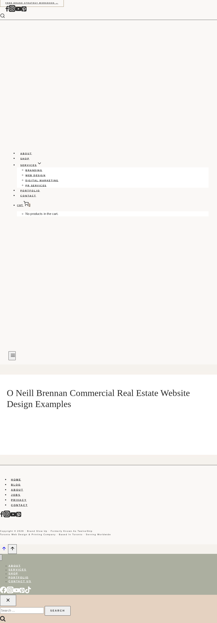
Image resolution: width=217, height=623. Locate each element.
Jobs (16, 494)
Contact (28, 195)
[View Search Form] (5, 16)
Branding (33, 170)
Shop (24, 158)
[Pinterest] (23, 11)
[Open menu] (12, 355)
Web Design (35, 175)
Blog (16, 484)
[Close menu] (1, 557)
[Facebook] (7, 11)
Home (16, 479)
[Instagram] (12, 11)
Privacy (19, 499)
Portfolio (30, 190)
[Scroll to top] (4, 549)
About (26, 153)
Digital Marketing (42, 180)
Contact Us (19, 581)
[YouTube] (18, 11)
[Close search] (8, 600)
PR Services (36, 185)
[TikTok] (28, 592)
